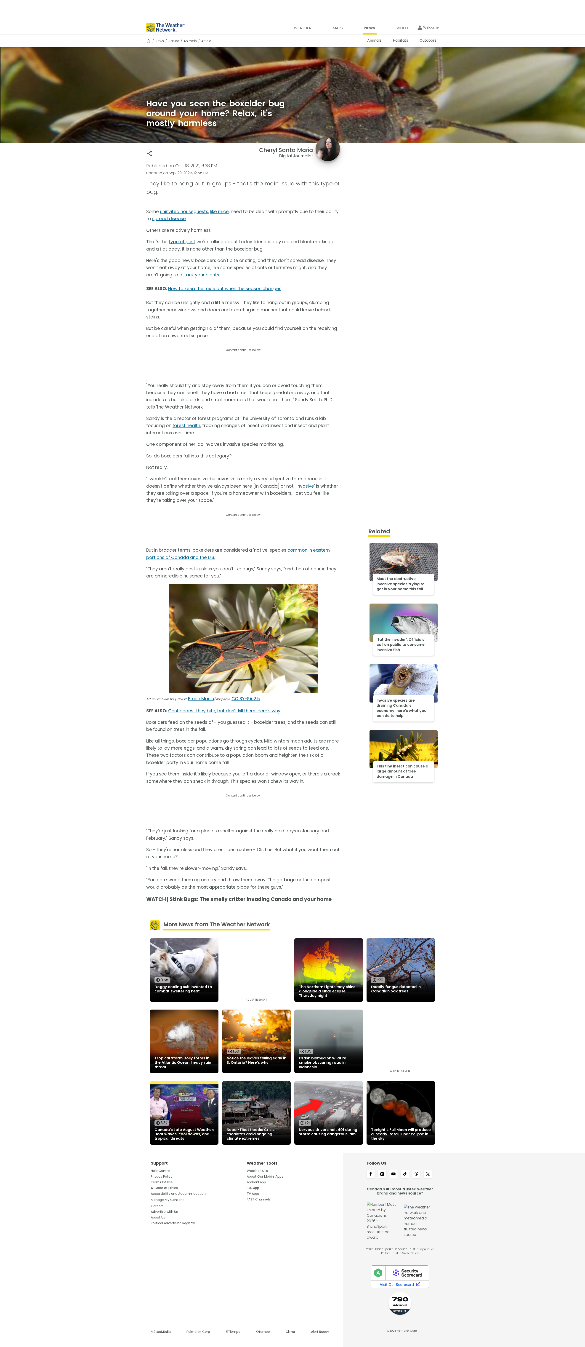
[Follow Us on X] (427, 1174)
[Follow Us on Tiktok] (405, 1174)
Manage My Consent (167, 1200)
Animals (190, 41)
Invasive (305, 486)
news (159, 41)
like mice (219, 211)
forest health (186, 425)
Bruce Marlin (201, 699)
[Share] (149, 153)
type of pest (182, 242)
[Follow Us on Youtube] (393, 1174)
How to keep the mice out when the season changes (224, 289)
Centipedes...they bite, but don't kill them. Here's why (224, 711)
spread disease (169, 219)
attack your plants (199, 275)
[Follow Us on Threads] (416, 1174)
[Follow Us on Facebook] (370, 1174)
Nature (173, 41)
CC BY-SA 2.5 (245, 699)
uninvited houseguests (184, 211)
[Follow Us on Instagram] (382, 1174)
